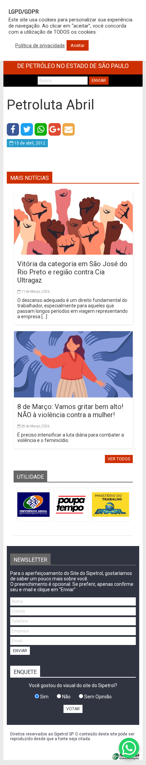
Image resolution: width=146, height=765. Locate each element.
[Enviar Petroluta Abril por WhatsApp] (41, 129)
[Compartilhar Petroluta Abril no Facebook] (13, 129)
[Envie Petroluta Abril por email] (68, 129)
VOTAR (73, 709)
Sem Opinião (97, 696)
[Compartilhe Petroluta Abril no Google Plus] (55, 129)
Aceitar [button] (78, 45)
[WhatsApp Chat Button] (129, 748)
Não (66, 696)
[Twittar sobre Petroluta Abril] (27, 129)
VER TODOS (119, 459)
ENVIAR (99, 80)
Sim (44, 696)
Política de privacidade (40, 45)
